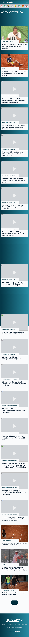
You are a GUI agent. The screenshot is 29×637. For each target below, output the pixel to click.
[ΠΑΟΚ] (12, 6)
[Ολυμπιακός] (1, 6)
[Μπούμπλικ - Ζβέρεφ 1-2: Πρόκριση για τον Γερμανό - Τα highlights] (14, 480)
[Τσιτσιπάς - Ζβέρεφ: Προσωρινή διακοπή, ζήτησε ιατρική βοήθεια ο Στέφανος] (14, 195)
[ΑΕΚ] (8, 6)
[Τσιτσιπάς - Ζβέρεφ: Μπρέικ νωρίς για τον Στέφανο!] (14, 272)
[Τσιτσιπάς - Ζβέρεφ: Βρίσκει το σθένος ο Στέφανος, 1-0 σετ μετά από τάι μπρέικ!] (14, 142)
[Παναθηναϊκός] (5, 6)
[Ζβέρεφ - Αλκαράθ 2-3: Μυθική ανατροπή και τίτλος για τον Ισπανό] (14, 62)
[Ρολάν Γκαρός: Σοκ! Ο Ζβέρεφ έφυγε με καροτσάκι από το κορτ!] (14, 583)
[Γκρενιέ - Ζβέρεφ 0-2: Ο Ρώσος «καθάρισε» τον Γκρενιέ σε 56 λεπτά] (14, 426)
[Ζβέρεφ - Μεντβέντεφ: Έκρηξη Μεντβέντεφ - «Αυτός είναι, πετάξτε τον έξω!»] (14, 372)
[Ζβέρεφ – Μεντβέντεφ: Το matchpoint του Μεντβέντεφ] (14, 347)
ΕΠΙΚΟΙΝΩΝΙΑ (5, 624)
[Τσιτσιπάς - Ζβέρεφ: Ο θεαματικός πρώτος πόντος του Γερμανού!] (14, 322)
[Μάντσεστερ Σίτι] (26, 6)
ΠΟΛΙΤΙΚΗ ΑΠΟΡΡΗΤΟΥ (15, 624)
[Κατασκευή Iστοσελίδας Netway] (17, 631)
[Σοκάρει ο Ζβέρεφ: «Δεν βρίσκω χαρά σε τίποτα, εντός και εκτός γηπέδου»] (14, 34)
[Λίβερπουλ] (19, 6)
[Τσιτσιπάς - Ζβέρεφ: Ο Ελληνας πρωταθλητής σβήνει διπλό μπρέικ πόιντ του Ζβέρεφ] (14, 222)
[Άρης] (16, 6)
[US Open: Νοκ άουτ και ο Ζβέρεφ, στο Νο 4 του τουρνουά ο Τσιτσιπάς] (14, 533)
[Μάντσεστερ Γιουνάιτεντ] (23, 6)
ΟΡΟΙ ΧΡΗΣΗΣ (24, 624)
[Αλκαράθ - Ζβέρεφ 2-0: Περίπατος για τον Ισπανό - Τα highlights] (14, 399)
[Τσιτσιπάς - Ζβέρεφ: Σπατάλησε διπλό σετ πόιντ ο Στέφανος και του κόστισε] (14, 169)
